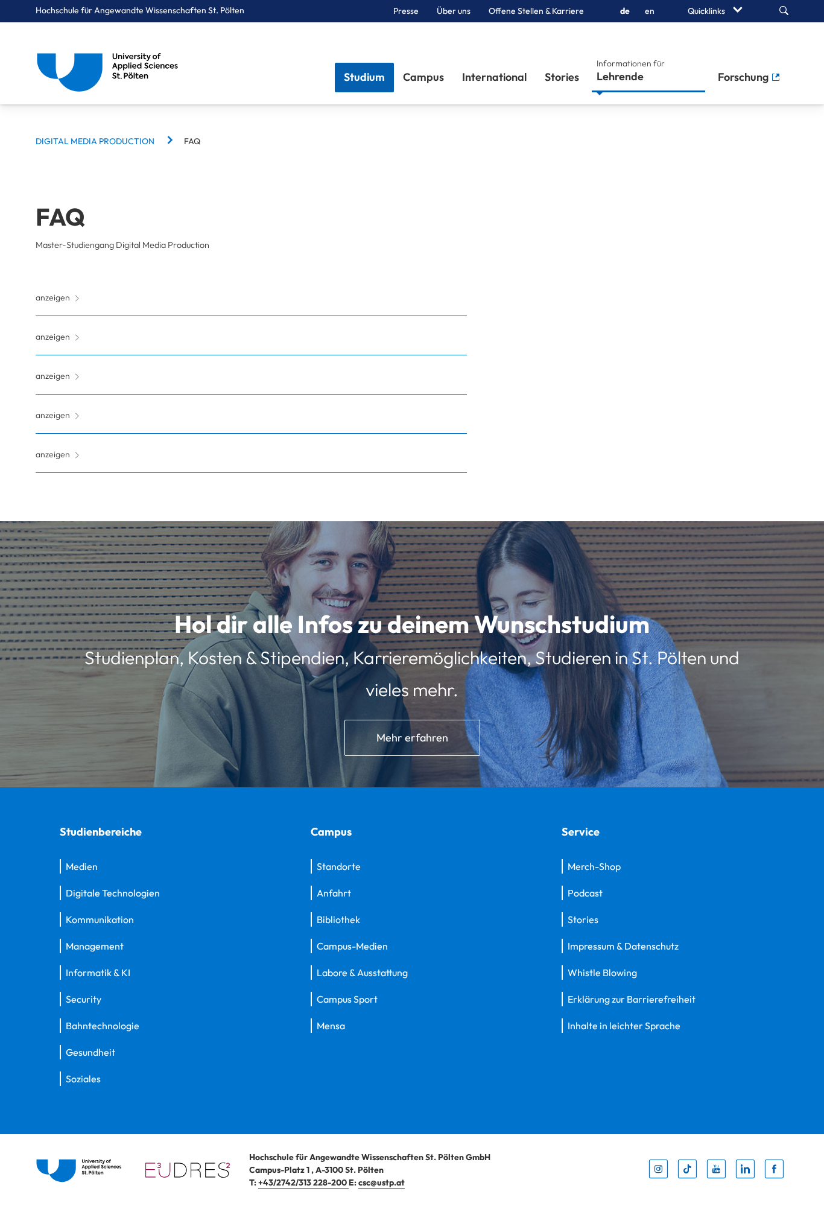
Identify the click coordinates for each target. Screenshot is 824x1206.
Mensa (331, 1026)
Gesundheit (90, 1052)
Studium (364, 77)
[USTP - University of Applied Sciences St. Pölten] (111, 63)
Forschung (744, 77)
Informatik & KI (98, 972)
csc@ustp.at (381, 1182)
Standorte (339, 866)
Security (83, 999)
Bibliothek (338, 919)
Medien (82, 866)
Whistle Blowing (602, 972)
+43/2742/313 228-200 (303, 1182)
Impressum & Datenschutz (623, 946)
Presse (406, 10)
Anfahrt (334, 893)
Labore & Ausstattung (362, 972)
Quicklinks (707, 10)
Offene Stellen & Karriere (536, 10)
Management (95, 946)
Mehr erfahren (412, 737)
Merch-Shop (594, 866)
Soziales (83, 1079)
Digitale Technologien (113, 893)
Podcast (585, 893)
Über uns (454, 10)
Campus (423, 77)
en (649, 10)
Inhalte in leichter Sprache (624, 1026)
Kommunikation (100, 919)
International (494, 77)
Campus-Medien (352, 946)
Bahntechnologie (102, 1026)
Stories (562, 77)
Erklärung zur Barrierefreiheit (632, 999)
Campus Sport (347, 999)
